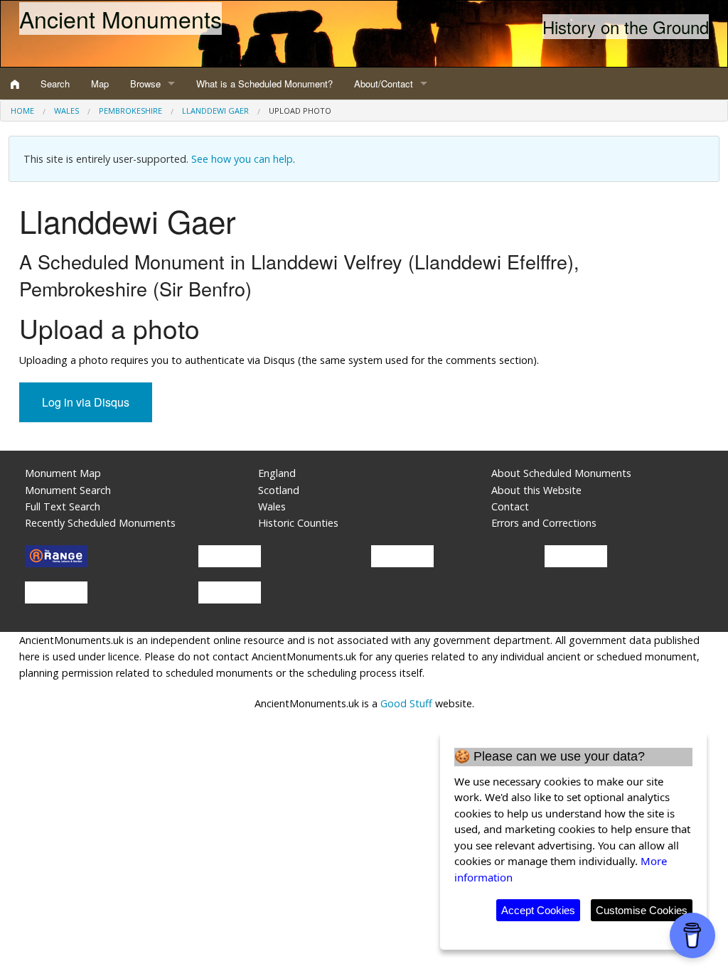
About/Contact (383, 83)
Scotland (278, 490)
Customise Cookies (641, 910)
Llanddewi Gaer (215, 110)
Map (100, 83)
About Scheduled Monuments (561, 473)
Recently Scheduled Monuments (100, 523)
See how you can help (242, 159)
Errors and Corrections (543, 523)
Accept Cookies (538, 910)
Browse (145, 83)
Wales (66, 110)
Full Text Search (62, 506)
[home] (15, 84)
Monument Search (68, 490)
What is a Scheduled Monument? (264, 83)
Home (22, 110)
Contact (510, 506)
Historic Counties (298, 523)
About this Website (536, 490)
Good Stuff (406, 703)
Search (55, 83)
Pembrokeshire (130, 110)
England (277, 473)
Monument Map (63, 473)
